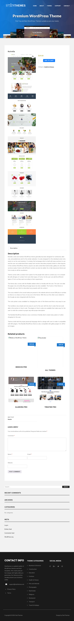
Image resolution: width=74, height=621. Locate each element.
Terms (9, 593)
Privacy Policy (11, 589)
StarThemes (19, 615)
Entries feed (8, 529)
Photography (32, 587)
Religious (31, 594)
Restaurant (32, 598)
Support (58, 6)
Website (10, 463)
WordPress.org (9, 537)
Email (29, 454)
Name (10, 454)
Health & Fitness (49, 67)
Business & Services (35, 565)
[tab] (14, 248)
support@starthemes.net (16, 584)
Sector (11, 418)
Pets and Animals (34, 583)
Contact (67, 6)
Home (35, 6)
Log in (6, 525)
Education (32, 573)
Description (14, 248)
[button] (32, 56)
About (42, 6)
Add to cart (49, 60)
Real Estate (32, 591)
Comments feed (9, 533)
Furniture (31, 576)
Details (20, 350)
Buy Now (22, 350)
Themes (49, 6)
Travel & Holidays (34, 605)
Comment (11, 436)
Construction (33, 569)
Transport (32, 601)
